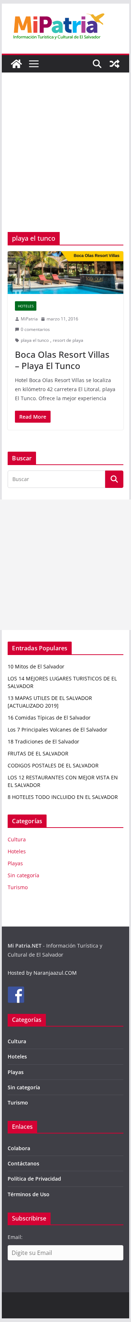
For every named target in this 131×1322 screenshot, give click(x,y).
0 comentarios (35, 329)
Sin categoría (23, 875)
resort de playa (68, 340)
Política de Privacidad (34, 1178)
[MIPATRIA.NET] (16, 63)
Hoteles (25, 305)
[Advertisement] (65, 163)
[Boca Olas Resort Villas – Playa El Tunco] (65, 272)
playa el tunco (35, 340)
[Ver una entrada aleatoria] (114, 63)
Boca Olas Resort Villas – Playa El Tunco (62, 360)
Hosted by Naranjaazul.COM (42, 972)
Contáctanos (23, 1163)
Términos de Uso (28, 1194)
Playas (15, 863)
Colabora (19, 1148)
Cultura (17, 839)
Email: (15, 1237)
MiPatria (29, 319)
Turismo (18, 887)
